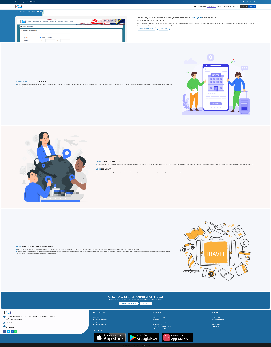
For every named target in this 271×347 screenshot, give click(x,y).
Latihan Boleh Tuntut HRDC (160, 329)
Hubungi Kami (216, 326)
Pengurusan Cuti (98, 317)
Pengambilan (156, 319)
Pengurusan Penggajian (100, 319)
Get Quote (244, 6)
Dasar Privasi (216, 317)
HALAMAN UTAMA (20, 11)
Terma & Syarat (217, 315)
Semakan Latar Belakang (159, 322)
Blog (214, 322)
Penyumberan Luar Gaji (159, 317)
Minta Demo (252, 6)
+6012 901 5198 (32, 2)
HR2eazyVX (155, 315)
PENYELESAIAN (31, 11)
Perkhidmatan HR (157, 324)
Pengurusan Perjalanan (100, 324)
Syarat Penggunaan (218, 319)
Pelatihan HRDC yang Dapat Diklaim (162, 326)
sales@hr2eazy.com (21, 2)
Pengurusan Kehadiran (100, 315)
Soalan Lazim (216, 324)
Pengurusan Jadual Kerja (100, 322)
